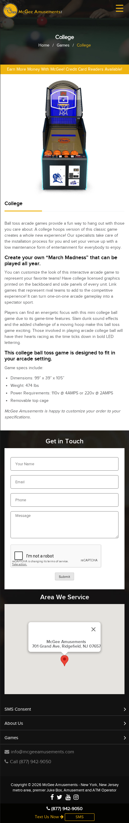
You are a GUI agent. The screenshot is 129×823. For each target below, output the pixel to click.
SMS (80, 817)
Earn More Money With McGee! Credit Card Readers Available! (64, 69)
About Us (13, 723)
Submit (64, 577)
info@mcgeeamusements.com (42, 752)
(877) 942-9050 (66, 808)
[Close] (93, 629)
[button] (64, 661)
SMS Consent (17, 709)
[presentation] (56, 556)
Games (11, 737)
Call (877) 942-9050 (30, 762)
